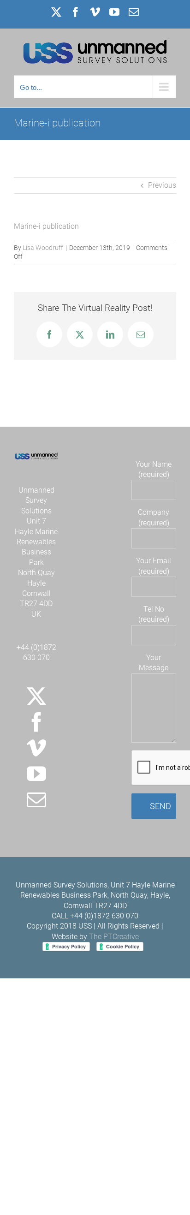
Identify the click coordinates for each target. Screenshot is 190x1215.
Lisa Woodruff (43, 247)
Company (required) (153, 517)
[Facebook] (36, 722)
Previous (162, 185)
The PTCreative (114, 936)
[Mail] (36, 799)
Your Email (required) (153, 565)
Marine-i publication (46, 226)
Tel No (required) (153, 614)
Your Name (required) (154, 469)
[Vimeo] (36, 747)
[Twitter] (36, 696)
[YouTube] (36, 773)
